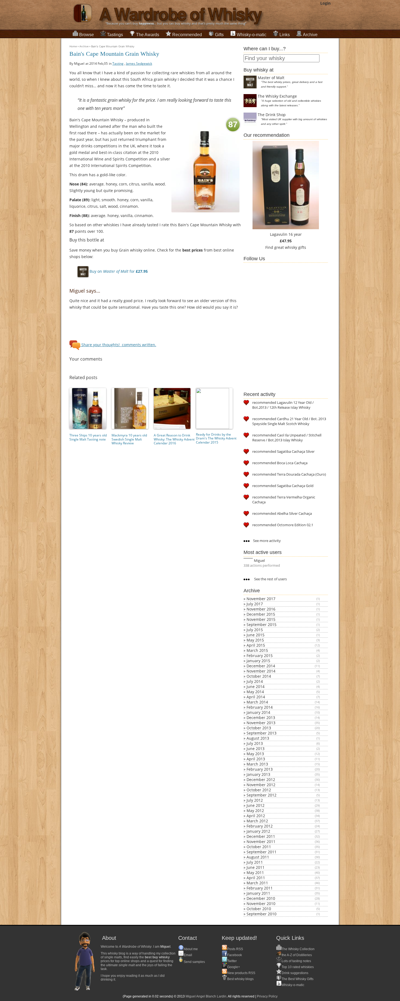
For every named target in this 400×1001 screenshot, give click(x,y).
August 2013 (258, 738)
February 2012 (260, 826)
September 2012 (261, 795)
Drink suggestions (295, 973)
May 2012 (255, 810)
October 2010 (259, 908)
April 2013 (256, 758)
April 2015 (256, 645)
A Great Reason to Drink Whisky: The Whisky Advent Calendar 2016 (174, 439)
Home (73, 46)
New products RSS (241, 973)
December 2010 (261, 898)
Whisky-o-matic (251, 34)
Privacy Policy (267, 996)
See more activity (266, 540)
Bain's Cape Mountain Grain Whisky (112, 46)
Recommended (187, 34)
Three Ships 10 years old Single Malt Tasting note (88, 437)
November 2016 (261, 609)
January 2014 (258, 712)
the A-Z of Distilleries (297, 955)
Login (325, 3)
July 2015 (255, 629)
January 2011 (258, 893)
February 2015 (260, 655)
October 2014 (259, 676)
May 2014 (255, 691)
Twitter (232, 961)
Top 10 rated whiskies (298, 967)
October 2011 (259, 846)
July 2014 (255, 681)
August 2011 (258, 857)
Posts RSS (235, 949)
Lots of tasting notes (296, 961)
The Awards (147, 34)
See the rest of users (270, 579)
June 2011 (255, 867)
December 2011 (261, 836)
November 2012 (261, 784)
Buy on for (118, 271)
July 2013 (255, 743)
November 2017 (261, 598)
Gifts (219, 34)
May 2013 (255, 753)
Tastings (115, 34)
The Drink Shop (272, 114)
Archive (310, 34)
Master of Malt (271, 77)
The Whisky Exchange (277, 96)
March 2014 (257, 702)
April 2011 (256, 877)
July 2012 (255, 800)
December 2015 (261, 614)
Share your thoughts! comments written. (118, 344)
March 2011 (257, 882)
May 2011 (255, 872)
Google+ (233, 967)
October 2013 (259, 727)
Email (188, 955)
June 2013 (255, 748)
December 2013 (261, 717)
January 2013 (258, 774)
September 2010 (261, 913)
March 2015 (257, 650)
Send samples (194, 962)
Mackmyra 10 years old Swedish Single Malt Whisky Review (129, 439)
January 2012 (258, 831)
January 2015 (258, 660)
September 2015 (261, 624)
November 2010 (261, 903)
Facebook (234, 955)
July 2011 (255, 862)
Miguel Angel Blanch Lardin (206, 996)
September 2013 (261, 733)
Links (284, 34)
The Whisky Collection (298, 949)
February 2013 (260, 769)
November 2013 (261, 722)
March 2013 (257, 764)
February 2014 (260, 707)
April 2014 (256, 696)
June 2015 (255, 634)
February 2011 (260, 888)
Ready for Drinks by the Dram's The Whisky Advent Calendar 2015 (216, 438)
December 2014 (261, 665)
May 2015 (255, 640)
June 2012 (255, 805)
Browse (86, 34)
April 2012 (256, 815)
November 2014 (261, 671)
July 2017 (255, 603)
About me (191, 949)
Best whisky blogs (240, 979)
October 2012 (259, 789)
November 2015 (261, 619)
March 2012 (257, 820)
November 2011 (261, 841)
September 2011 (261, 851)
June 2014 (255, 686)
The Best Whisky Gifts (297, 979)
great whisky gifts (290, 247)
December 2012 (261, 779)
